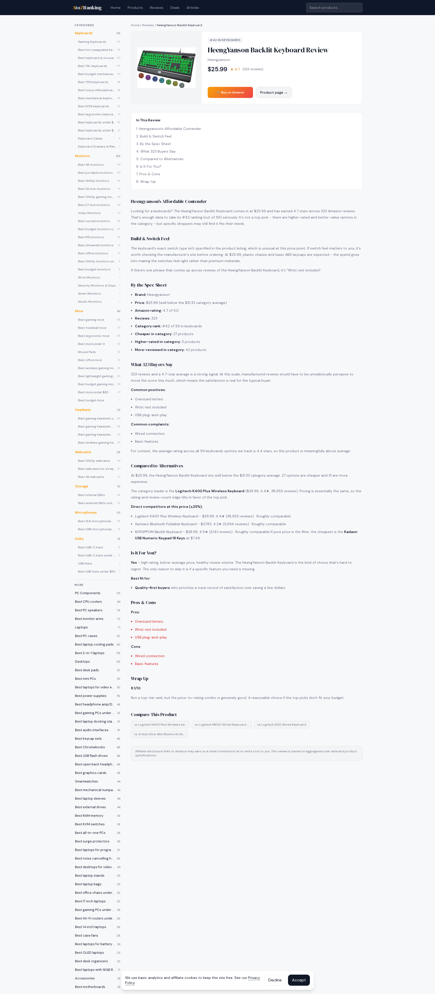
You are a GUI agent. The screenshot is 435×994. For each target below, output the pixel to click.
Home (116, 7)
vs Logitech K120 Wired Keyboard (281, 725)
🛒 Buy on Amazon (230, 92)
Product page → (274, 92)
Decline (275, 980)
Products (135, 7)
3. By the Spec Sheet (153, 143)
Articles (193, 7)
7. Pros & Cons (148, 174)
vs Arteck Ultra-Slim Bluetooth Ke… (159, 734)
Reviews (156, 7)
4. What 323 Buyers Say (156, 151)
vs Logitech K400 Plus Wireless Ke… (160, 725)
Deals (174, 7)
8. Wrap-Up (146, 181)
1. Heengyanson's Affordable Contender (168, 128)
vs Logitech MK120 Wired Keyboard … (222, 725)
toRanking (87, 7)
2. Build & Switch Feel (153, 136)
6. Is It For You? (148, 166)
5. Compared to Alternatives (160, 159)
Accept (299, 980)
